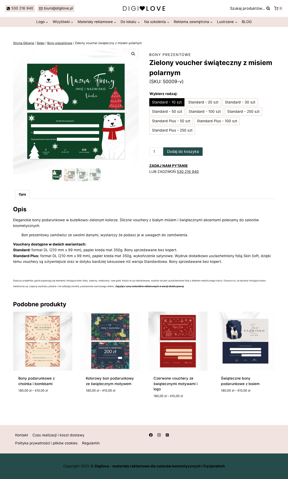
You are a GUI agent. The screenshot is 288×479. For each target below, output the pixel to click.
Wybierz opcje (31, 403)
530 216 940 (188, 172)
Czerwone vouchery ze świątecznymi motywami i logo (175, 383)
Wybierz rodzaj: (163, 94)
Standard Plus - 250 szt (172, 130)
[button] (133, 54)
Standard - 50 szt (167, 111)
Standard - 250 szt (243, 111)
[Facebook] (150, 434)
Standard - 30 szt (240, 102)
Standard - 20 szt (203, 102)
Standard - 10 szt (167, 102)
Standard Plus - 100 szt (217, 121)
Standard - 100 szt (205, 111)
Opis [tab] (22, 194)
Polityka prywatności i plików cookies (46, 443)
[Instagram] (159, 434)
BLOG (247, 22)
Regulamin (91, 443)
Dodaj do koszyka (183, 151)
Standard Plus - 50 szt (171, 121)
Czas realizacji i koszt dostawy (58, 435)
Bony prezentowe (170, 55)
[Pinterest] (167, 434)
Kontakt (21, 435)
